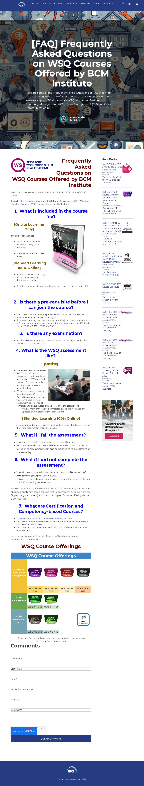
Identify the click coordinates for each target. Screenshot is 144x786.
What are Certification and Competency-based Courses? (44, 518)
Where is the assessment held (31, 391)
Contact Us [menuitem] (107, 3)
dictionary (21, 247)
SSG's (76, 201)
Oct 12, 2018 (75, 120)
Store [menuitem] (96, 3)
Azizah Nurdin (77, 117)
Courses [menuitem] (58, 3)
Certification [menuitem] (71, 3)
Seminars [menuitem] (85, 3)
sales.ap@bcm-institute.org (24, 539)
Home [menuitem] (35, 3)
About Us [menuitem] (46, 3)
